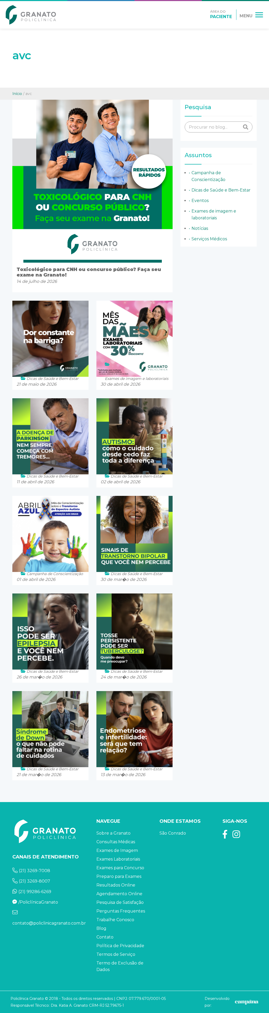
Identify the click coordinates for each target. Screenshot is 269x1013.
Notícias (200, 228)
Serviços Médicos (209, 238)
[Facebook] (225, 836)
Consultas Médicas (115, 841)
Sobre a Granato (113, 833)
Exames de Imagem (117, 850)
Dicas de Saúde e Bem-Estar (221, 190)
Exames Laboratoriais (118, 859)
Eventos (200, 200)
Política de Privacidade (120, 945)
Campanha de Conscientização (208, 176)
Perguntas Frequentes (120, 911)
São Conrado (172, 833)
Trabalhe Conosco (115, 919)
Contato (104, 937)
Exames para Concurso (120, 867)
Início (17, 93)
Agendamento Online (119, 893)
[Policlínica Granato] (31, 15)
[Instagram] (236, 836)
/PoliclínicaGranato (38, 902)
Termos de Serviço (115, 954)
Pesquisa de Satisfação (120, 902)
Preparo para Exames (118, 876)
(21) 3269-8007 (34, 881)
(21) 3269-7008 (34, 870)
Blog (101, 928)
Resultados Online (115, 885)
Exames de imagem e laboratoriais (214, 214)
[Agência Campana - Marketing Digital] (246, 1002)
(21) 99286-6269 (34, 891)
